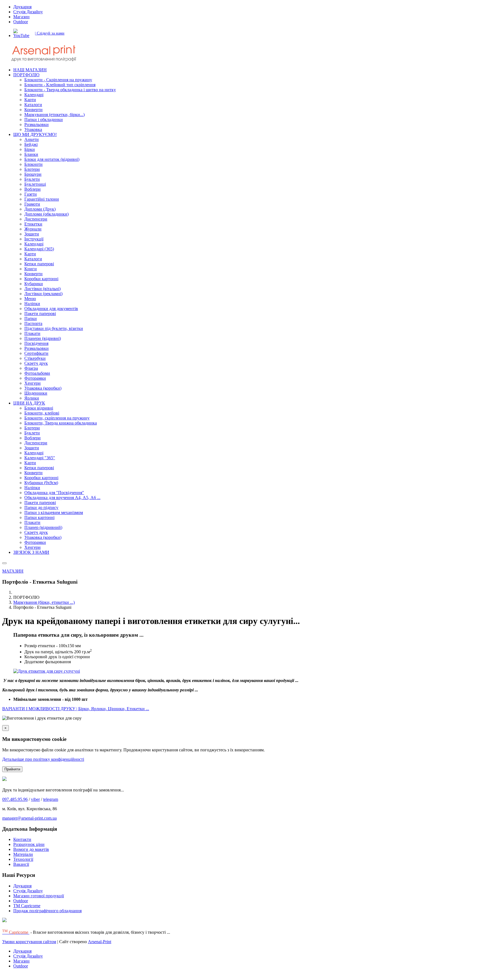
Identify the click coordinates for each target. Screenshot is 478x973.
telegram (50, 799)
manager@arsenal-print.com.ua (29, 818)
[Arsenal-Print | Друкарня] (54, 60)
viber (35, 799)
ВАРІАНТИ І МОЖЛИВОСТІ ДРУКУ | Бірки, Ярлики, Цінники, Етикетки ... (75, 708)
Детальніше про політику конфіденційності (43, 759)
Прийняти (12, 769)
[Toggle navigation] (4, 563)
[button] (26, 74)
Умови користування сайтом (29, 941)
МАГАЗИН (13, 571)
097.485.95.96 (15, 799)
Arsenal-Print (99, 941)
